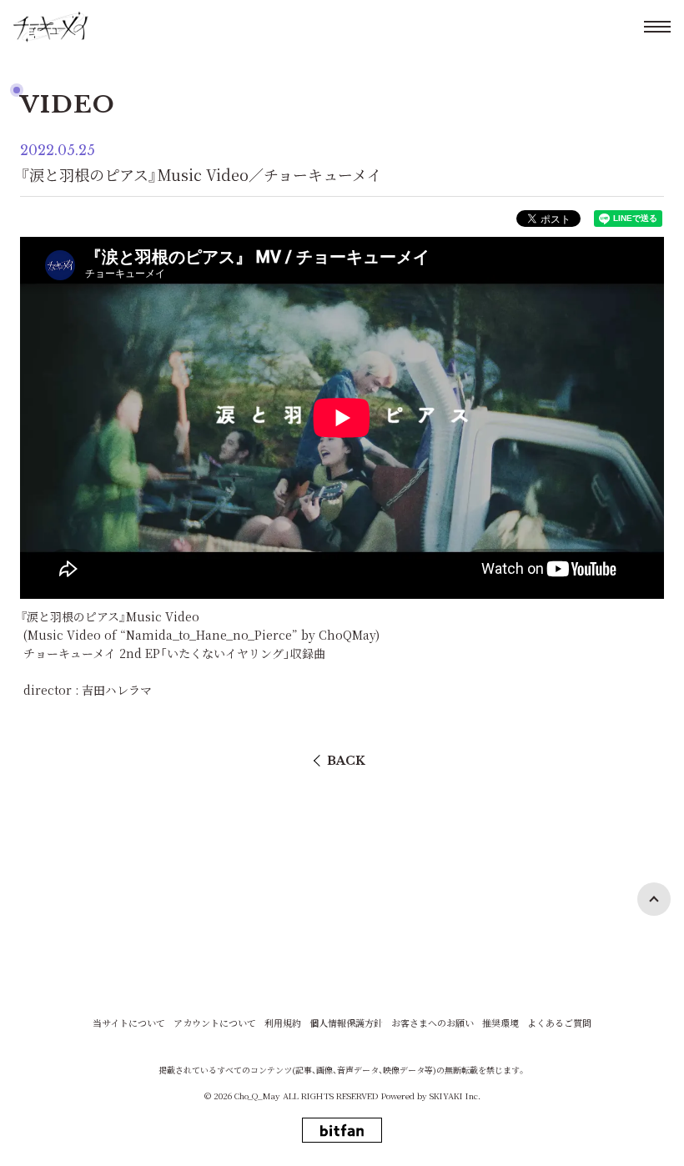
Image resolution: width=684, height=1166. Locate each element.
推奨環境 (500, 1023)
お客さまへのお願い (432, 1023)
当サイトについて (129, 1023)
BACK (346, 760)
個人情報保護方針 (346, 1023)
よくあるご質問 (559, 1023)
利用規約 (282, 1023)
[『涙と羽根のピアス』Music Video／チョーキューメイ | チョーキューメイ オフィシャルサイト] (50, 27)
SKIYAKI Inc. (455, 1095)
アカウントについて (215, 1023)
